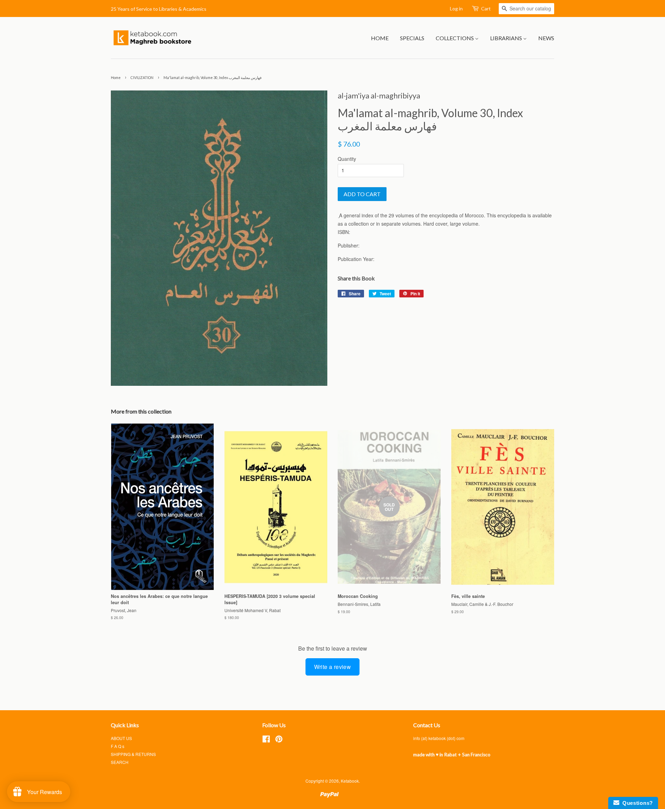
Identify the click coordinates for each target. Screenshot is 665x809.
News (546, 38)
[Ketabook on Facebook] (266, 740)
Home (380, 38)
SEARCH (119, 762)
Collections (455, 38)
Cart (486, 8)
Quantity (347, 158)
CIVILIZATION (142, 78)
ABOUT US (121, 738)
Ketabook (350, 781)
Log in (456, 8)
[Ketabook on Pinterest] (279, 740)
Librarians (506, 38)
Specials (412, 38)
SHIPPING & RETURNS (133, 754)
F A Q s (117, 746)
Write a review (332, 667)
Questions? (636, 803)
